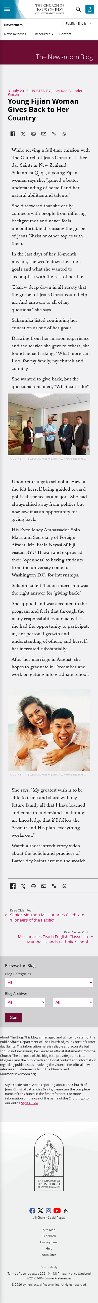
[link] (13, 886)
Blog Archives (16, 993)
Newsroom (13, 25)
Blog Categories (18, 973)
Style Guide (29, 1103)
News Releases (15, 34)
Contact (65, 34)
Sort (13, 1017)
